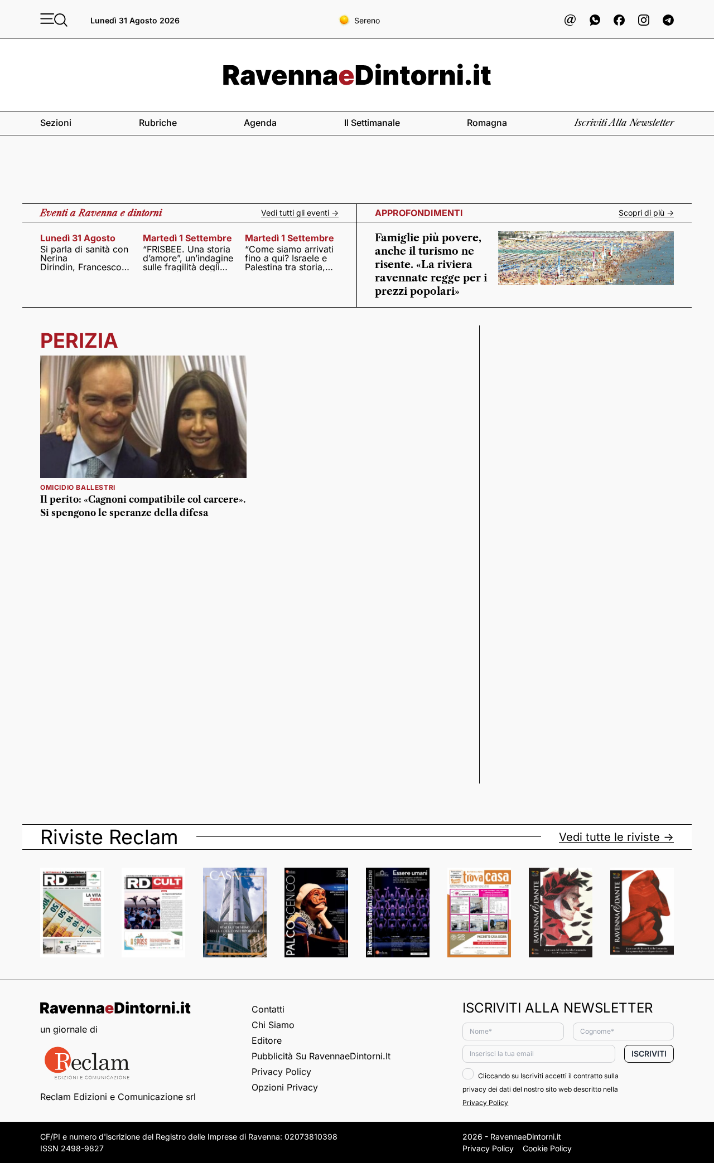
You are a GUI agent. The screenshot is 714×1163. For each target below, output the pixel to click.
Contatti (268, 1009)
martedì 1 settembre (187, 238)
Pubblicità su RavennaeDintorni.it (321, 1056)
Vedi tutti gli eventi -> (300, 213)
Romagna (487, 122)
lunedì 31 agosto (77, 238)
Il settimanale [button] (372, 122)
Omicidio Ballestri (77, 487)
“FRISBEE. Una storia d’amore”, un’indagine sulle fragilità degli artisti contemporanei (188, 258)
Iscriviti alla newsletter (624, 122)
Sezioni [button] (55, 122)
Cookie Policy (547, 1148)
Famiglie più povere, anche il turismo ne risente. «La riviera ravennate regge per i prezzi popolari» (431, 265)
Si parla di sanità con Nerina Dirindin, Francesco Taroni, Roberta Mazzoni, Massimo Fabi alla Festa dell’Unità (84, 258)
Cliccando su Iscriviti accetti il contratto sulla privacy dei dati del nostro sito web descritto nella (540, 1089)
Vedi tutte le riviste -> (616, 837)
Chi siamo (273, 1024)
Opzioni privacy (285, 1087)
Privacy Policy (281, 1071)
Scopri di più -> (646, 213)
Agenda (260, 122)
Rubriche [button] (158, 122)
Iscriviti (649, 1053)
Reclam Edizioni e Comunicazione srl (118, 1096)
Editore (267, 1040)
